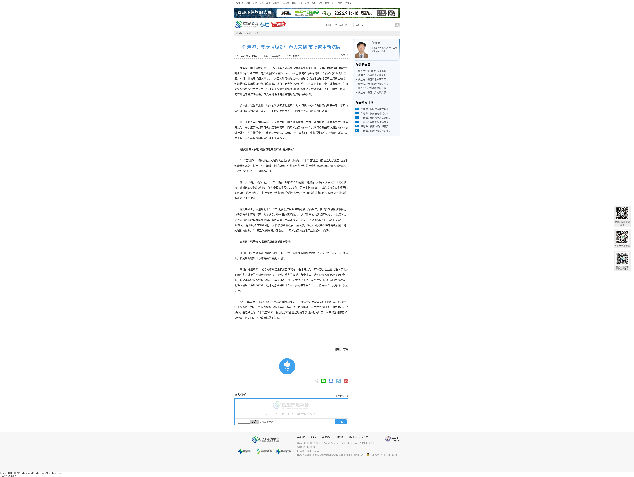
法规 (300, 3)
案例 (340, 3)
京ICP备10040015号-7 (355, 455)
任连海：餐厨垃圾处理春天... (373, 79)
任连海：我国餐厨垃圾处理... (373, 83)
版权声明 (353, 437)
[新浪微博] (346, 380)
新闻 (248, 3)
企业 (333, 3)
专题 (262, 3)
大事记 (314, 437)
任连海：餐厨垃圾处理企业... (373, 75)
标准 (314, 3)
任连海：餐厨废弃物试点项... (373, 92)
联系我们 (301, 437)
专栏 (255, 3)
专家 (320, 3)
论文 (307, 3)
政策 (294, 3)
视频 (268, 3)
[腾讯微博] (338, 380)
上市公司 (285, 3)
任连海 (375, 43)
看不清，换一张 (266, 422)
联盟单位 (326, 437)
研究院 (276, 3)
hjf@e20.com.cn (312, 451)
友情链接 (339, 437)
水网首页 (240, 3)
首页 (241, 33)
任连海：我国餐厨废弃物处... (375, 109)
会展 (327, 3)
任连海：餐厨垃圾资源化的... (373, 71)
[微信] (323, 380)
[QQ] (331, 380)
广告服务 (366, 437)
